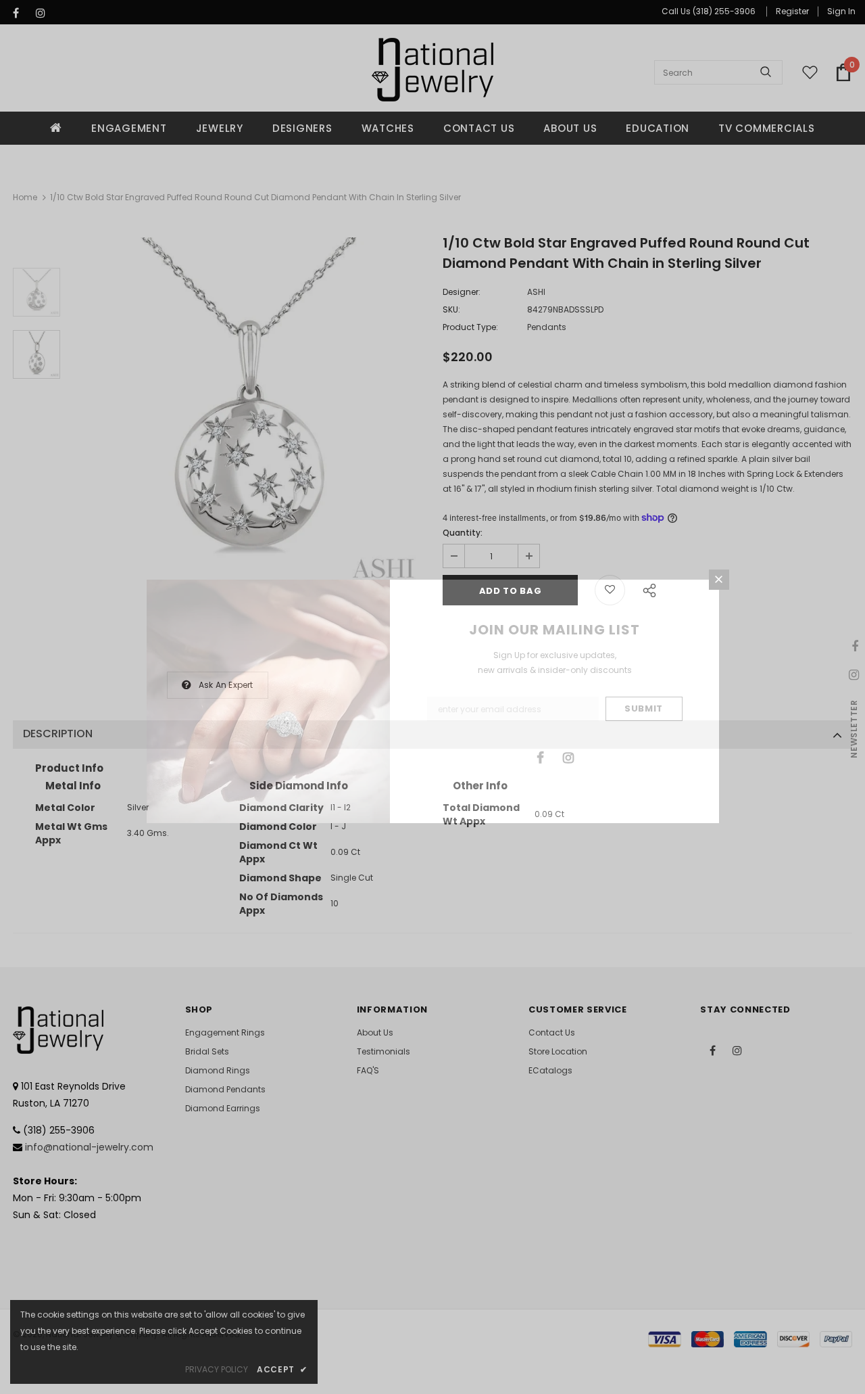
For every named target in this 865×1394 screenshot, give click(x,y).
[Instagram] (568, 757)
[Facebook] (540, 757)
